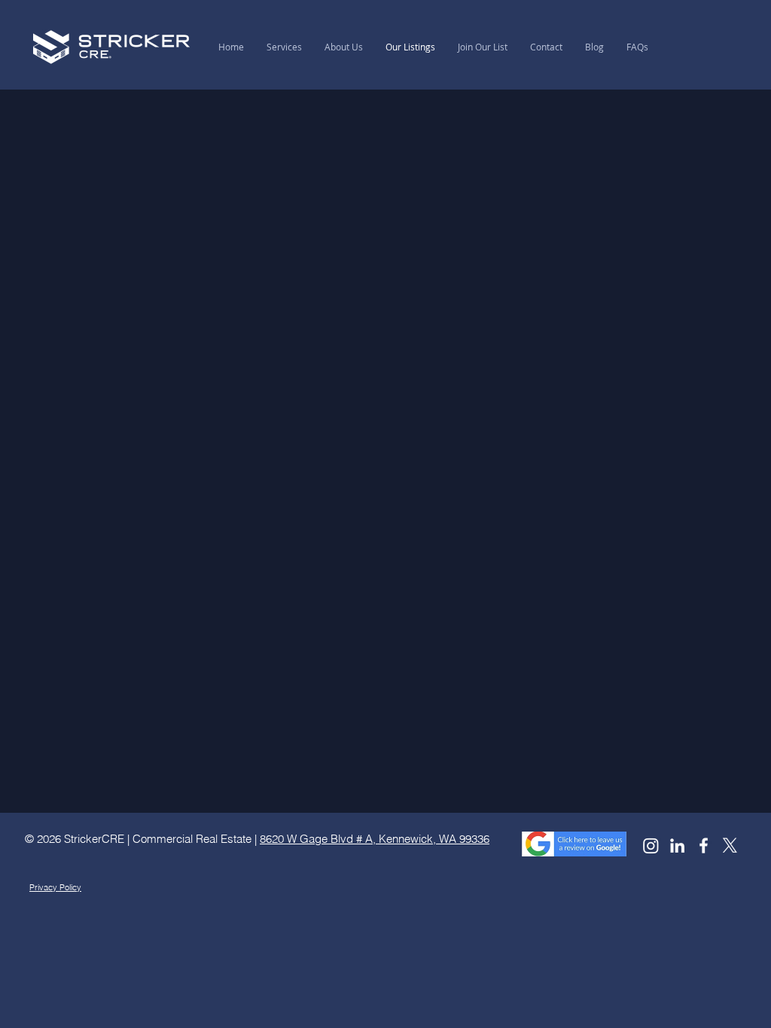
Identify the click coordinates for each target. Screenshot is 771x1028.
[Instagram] (651, 845)
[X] (730, 845)
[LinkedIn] (677, 845)
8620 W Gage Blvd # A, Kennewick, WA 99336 (374, 839)
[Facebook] (703, 845)
